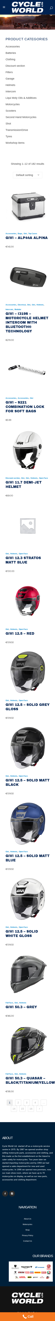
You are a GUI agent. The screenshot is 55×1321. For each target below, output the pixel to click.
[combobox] (27, 175)
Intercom (11, 91)
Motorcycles (13, 104)
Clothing (10, 59)
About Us (27, 1219)
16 (30, 1108)
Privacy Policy (27, 1235)
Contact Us (27, 1241)
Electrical (22, 305)
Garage (10, 78)
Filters (9, 72)
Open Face (43, 478)
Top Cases (32, 234)
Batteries (11, 53)
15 (22, 1108)
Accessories (13, 46)
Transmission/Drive (17, 130)
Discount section (15, 65)
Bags (20, 234)
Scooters (11, 110)
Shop (27, 1230)
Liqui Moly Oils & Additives (21, 97)
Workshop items (15, 142)
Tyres (9, 136)
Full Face (9, 1003)
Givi (25, 234)
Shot (8, 123)
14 (13, 1108)
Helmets (10, 85)
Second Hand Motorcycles (21, 117)
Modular (18, 309)
